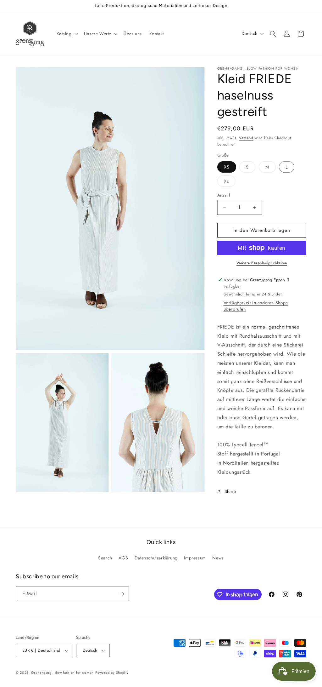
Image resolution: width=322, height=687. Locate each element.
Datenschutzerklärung (156, 558)
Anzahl (223, 195)
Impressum (195, 558)
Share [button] (230, 491)
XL (230, 182)
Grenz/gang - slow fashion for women (62, 672)
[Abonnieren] (122, 594)
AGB (123, 558)
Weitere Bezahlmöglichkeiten (261, 263)
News (218, 558)
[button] (66, 33)
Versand (246, 138)
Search (105, 558)
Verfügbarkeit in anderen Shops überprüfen (256, 306)
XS (227, 167)
